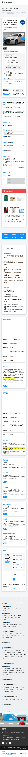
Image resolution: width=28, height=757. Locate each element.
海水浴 (24, 654)
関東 (11, 699)
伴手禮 (11, 689)
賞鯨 (21, 654)
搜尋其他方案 (20, 94)
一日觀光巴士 (18, 650)
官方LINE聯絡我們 (5, 739)
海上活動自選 (4, 654)
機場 (12, 691)
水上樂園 (16, 654)
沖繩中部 (11, 672)
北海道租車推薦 (5, 606)
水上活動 (16, 689)
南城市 (23, 672)
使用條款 (18, 737)
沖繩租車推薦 (5, 613)
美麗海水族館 (4, 672)
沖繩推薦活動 (5, 666)
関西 (14, 699)
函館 (12, 608)
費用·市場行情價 (5, 689)
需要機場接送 (8, 136)
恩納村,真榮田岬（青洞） (17, 668)
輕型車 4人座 (19, 634)
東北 (7, 699)
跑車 (23, 636)
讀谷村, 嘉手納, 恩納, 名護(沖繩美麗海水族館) (11, 617)
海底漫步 (11, 654)
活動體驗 (11, 747)
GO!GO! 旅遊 (5, 8)
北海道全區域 (4, 611)
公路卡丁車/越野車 (5, 656)
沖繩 (21, 699)
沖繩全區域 (4, 619)
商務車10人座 (9, 637)
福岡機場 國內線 (5, 624)
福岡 (7, 674)
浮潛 (2, 650)
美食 (2, 687)
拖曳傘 (12, 650)
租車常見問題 (5, 642)
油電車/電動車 (4, 634)
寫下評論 (13, 588)
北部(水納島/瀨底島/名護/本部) (8, 670)
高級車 (3, 637)
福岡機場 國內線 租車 (6, 10)
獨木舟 (13, 652)
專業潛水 (9, 652)
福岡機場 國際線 (13, 624)
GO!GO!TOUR (22, 747)
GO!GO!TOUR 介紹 (15, 739)
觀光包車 (3, 652)
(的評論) (15, 27)
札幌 (9, 608)
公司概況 (3, 737)
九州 (18, 699)
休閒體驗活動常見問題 (7, 679)
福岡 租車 (16, 8)
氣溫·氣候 (7, 691)
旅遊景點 (12, 687)
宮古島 (15, 615)
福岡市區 (20, 624)
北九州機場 (4, 626)
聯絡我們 (23, 737)
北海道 (3, 674)
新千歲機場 (4, 608)
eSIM (3, 707)
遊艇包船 (13, 656)
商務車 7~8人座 (5, 636)
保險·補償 (22, 687)
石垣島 (19, 615)
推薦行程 (22, 689)
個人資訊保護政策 (10, 737)
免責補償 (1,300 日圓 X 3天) (12, 159)
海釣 (23, 650)
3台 (4, 182)
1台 (4, 175)
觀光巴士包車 (19, 656)
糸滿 (20, 672)
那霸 (2, 668)
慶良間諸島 (7, 668)
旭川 (16, 608)
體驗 (2, 691)
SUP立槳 (19, 652)
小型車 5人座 (12, 634)
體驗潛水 (7, 650)
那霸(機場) (4, 615)
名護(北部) (10, 615)
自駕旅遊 (7, 687)
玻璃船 (3, 658)
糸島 (9, 626)
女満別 (20, 608)
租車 (11, 8)
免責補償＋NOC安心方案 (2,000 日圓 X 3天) (14, 161)
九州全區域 (14, 626)
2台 (4, 179)
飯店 (14, 747)
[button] (4, 38)
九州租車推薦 (5, 622)
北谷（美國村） (19, 670)
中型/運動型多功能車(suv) (15, 636)
